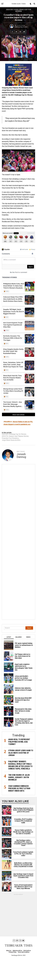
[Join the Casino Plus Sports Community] (18, 75)
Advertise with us (17, 950)
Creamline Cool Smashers (10, 438)
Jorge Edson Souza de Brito (11, 440)
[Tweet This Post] (16, 31)
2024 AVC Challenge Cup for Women (14, 434)
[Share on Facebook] (12, 31)
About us (8, 950)
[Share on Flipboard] (20, 31)
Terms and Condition (23, 952)
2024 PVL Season (8, 436)
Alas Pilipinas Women (22, 436)
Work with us (27, 950)
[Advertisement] (18, 542)
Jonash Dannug (21, 25)
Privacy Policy (12, 952)
